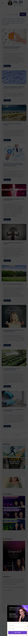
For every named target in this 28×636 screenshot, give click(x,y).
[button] (6, 605)
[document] (14, 318)
